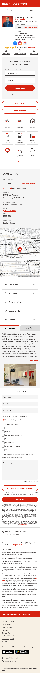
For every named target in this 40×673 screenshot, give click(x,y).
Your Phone (7, 404)
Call (4, 188)
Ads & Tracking (6, 624)
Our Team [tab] (30, 328)
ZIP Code (10, 80)
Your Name (7, 397)
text (10, 188)
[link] (20, 4)
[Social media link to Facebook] (15, 43)
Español (5, 3)
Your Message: (8, 463)
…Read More (33, 360)
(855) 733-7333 (23, 524)
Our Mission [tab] (10, 328)
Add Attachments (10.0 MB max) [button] (20, 488)
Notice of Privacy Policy (9, 636)
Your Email (7, 411)
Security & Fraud (7, 627)
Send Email (20, 499)
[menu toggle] (36, 3)
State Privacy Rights (8, 639)
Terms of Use (6, 633)
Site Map (4, 641)
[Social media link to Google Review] (25, 43)
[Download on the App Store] (8, 652)
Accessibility (6, 630)
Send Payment (20, 111)
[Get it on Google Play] (22, 652)
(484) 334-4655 (9, 211)
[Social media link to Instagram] (20, 43)
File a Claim (20, 104)
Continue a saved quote (20, 95)
